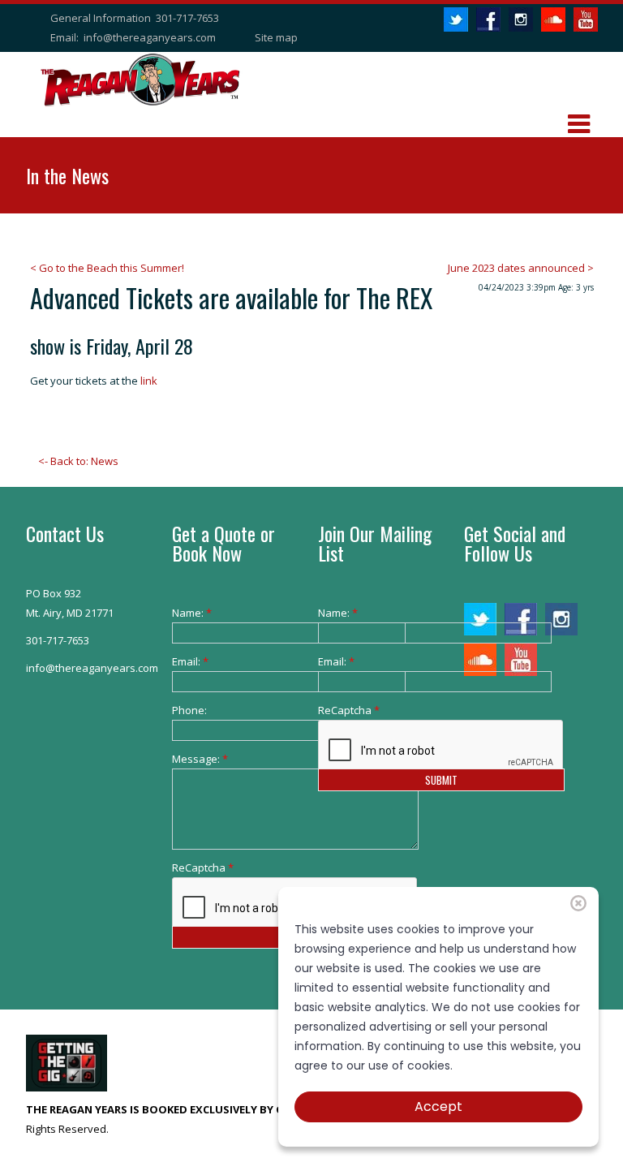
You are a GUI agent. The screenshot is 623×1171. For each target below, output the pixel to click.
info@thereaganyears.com (150, 37)
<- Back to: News (78, 461)
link (147, 380)
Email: (190, 661)
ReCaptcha (196, 867)
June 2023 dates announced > (521, 267)
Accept (438, 1106)
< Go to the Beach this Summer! (107, 267)
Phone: (189, 710)
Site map (276, 37)
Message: (196, 758)
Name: (192, 612)
